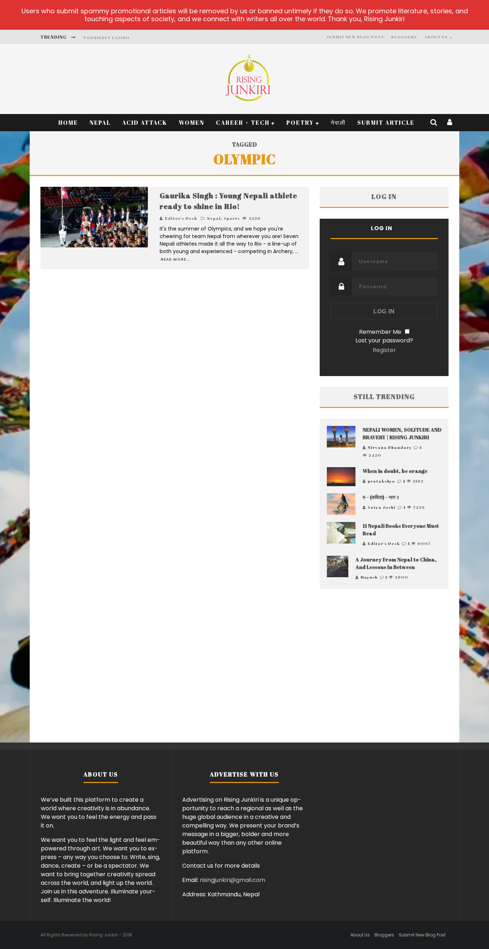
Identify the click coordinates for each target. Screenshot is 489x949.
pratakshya (381, 481)
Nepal (100, 123)
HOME (68, 123)
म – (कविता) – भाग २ (381, 497)
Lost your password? (384, 340)
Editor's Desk (181, 218)
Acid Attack (144, 123)
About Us (436, 36)
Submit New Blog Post (355, 36)
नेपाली (338, 123)
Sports (232, 218)
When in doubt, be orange (395, 471)
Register (384, 350)
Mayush (369, 577)
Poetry (300, 123)
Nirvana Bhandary (390, 447)
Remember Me (380, 332)
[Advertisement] (384, 667)
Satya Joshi (382, 507)
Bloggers (404, 36)
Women (191, 123)
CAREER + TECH (243, 123)
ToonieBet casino (106, 37)
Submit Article (386, 123)
